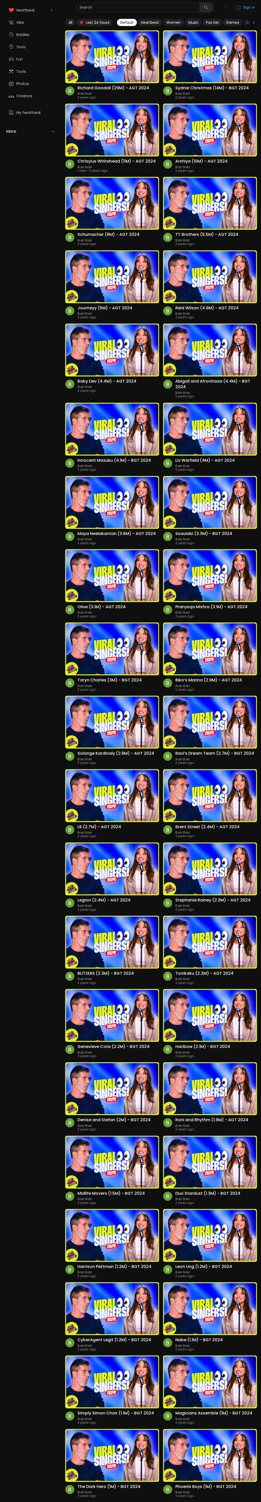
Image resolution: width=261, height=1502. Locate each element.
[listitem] (30, 10)
